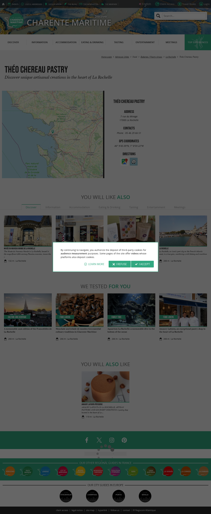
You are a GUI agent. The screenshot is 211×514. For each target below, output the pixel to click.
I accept (144, 264)
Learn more (96, 264)
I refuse (121, 264)
